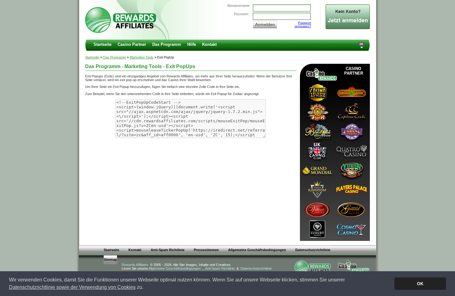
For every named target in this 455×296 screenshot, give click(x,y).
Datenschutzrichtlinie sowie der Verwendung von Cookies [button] (72, 287)
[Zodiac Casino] (351, 131)
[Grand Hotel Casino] (351, 209)
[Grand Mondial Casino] (317, 170)
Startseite (102, 44)
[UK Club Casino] (317, 150)
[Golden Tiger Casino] (317, 111)
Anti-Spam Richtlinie (167, 250)
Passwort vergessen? (302, 24)
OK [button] (420, 283)
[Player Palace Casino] (351, 189)
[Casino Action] (317, 92)
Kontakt (209, 44)
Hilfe (191, 44)
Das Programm (166, 44)
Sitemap (110, 259)
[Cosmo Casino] (351, 228)
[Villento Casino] (317, 209)
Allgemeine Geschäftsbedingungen (257, 250)
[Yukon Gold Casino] (351, 170)
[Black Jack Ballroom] (317, 131)
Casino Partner (132, 44)
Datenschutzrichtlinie (312, 250)
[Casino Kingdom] (317, 189)
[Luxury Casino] (317, 228)
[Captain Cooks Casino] (351, 111)
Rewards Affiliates (135, 265)
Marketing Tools (142, 57)
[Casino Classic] (351, 92)
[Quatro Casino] (351, 150)
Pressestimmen (206, 250)
